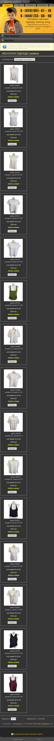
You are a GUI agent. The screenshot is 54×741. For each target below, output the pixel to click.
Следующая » (45, 724)
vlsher (39, 739)
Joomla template (18, 739)
